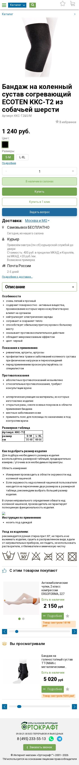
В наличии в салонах (39, 181)
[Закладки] (62, 3)
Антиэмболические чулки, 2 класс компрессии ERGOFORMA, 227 (55, 588)
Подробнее (9, 163)
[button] (38, 221)
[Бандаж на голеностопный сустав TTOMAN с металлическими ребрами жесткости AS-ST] (21, 671)
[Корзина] (72, 3)
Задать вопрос (39, 212)
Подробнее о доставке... (17, 276)
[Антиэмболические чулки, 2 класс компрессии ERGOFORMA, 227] (21, 598)
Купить (39, 191)
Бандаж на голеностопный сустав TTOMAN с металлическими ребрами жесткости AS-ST (58, 661)
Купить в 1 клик (39, 201)
